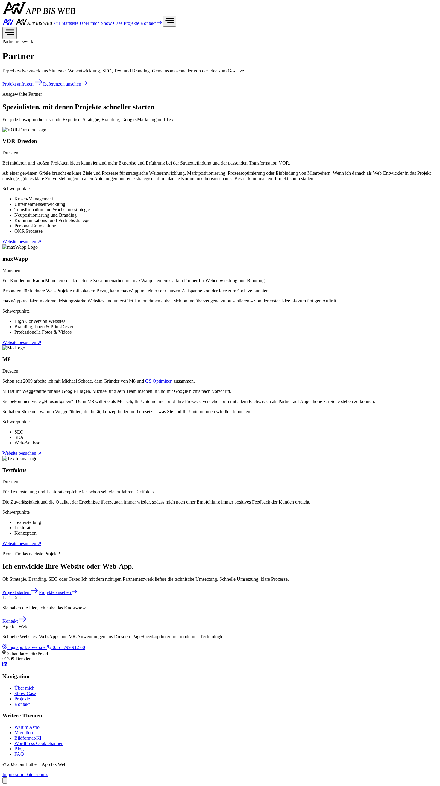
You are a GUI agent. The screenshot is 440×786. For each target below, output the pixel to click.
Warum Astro (27, 727)
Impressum (13, 774)
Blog (19, 748)
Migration (23, 732)
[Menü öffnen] (169, 21)
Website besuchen (21, 241)
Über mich (90, 23)
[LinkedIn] (4, 664)
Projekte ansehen (55, 592)
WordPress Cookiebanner (38, 743)
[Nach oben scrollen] (4, 780)
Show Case (112, 23)
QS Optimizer (158, 381)
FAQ (19, 754)
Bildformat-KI (27, 738)
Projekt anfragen (18, 83)
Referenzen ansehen (62, 83)
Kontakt (148, 23)
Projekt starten (16, 592)
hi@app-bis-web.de (27, 647)
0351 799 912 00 (68, 647)
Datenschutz (36, 774)
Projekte (132, 23)
